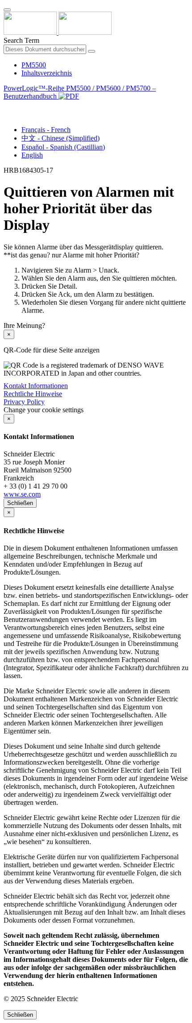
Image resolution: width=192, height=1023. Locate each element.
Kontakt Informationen (36, 385)
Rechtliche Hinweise (33, 394)
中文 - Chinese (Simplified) (60, 138)
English (32, 155)
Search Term (21, 40)
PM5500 (33, 65)
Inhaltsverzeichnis (46, 73)
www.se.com (22, 494)
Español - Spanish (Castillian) (63, 147)
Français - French (46, 129)
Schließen (20, 503)
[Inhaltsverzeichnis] (7, 106)
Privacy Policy (24, 402)
